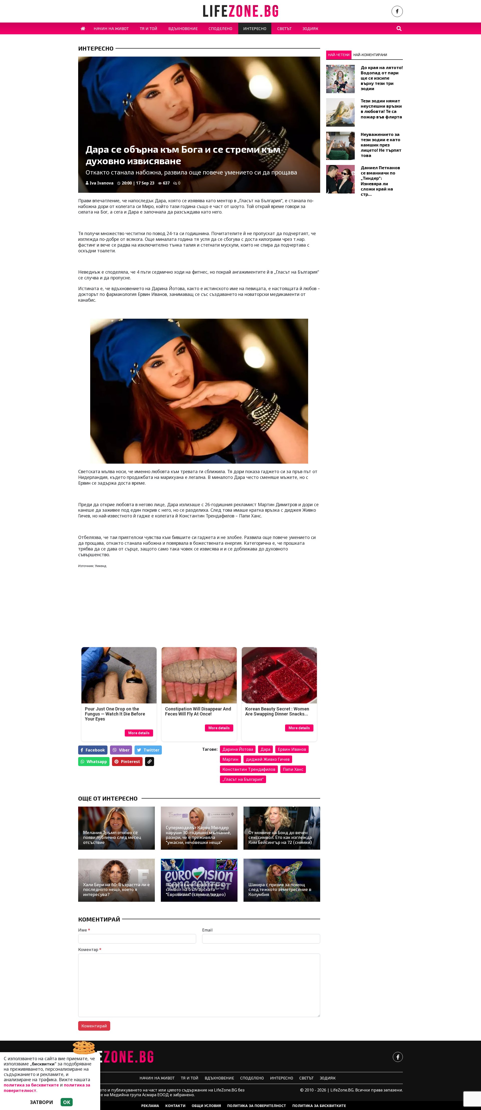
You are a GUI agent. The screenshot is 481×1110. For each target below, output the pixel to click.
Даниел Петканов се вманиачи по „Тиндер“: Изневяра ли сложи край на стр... (380, 181)
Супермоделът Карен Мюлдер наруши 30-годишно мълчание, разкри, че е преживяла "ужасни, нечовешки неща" (198, 834)
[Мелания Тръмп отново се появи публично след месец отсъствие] (116, 828)
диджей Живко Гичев (268, 759)
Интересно (95, 48)
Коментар (89, 950)
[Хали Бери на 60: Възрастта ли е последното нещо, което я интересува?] (116, 880)
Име (84, 930)
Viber (124, 750)
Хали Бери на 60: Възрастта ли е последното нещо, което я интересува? (116, 889)
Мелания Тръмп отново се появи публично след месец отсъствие (112, 837)
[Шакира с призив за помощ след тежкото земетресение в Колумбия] (282, 880)
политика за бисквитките (31, 1085)
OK (66, 1102)
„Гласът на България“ (243, 779)
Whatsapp (97, 761)
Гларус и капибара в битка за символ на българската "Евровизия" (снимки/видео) (196, 889)
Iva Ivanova (101, 183)
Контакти (175, 1105)
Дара (265, 749)
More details (139, 733)
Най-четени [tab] (338, 55)
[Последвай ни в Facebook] (397, 11)
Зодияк (327, 1077)
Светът (306, 1077)
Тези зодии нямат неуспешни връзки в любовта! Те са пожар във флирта (381, 108)
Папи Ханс (293, 769)
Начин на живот (157, 1077)
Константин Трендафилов (248, 769)
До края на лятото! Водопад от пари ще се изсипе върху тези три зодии (382, 78)
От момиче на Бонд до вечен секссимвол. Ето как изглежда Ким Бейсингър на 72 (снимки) (280, 837)
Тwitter (151, 750)
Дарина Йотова (237, 749)
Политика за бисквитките (319, 1105)
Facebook (95, 750)
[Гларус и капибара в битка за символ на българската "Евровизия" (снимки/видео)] (199, 880)
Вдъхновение (219, 1077)
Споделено (252, 1077)
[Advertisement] (137, 608)
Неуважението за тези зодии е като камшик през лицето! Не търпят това (381, 144)
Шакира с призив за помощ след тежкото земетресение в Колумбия (280, 889)
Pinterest (130, 761)
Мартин (230, 759)
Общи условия (206, 1105)
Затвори (41, 1102)
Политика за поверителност (256, 1105)
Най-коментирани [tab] (370, 55)
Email (207, 930)
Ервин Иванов (292, 749)
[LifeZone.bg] (115, 1057)
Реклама (150, 1105)
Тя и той (189, 1077)
